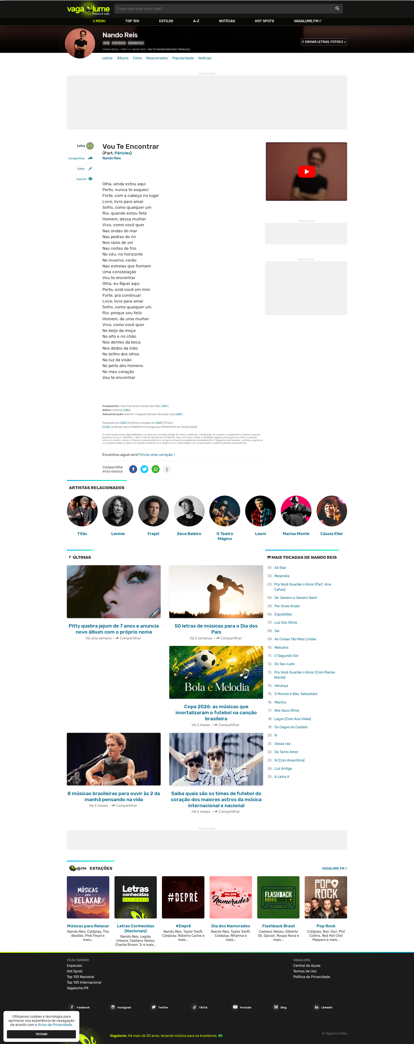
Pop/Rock (118, 43)
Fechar (41, 1034)
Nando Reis (120, 35)
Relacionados (157, 58)
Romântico (136, 43)
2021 (123, 422)
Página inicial (110, 49)
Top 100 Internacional (84, 982)
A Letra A (281, 777)
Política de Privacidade (311, 977)
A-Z (196, 21)
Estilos (166, 21)
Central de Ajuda (306, 966)
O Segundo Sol (286, 656)
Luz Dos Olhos (285, 622)
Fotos (137, 58)
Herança (281, 686)
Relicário (281, 647)
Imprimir (82, 179)
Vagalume (88, 9)
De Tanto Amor (286, 752)
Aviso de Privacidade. (55, 1025)
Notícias (227, 21)
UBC (165, 406)
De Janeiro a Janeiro (295, 598)
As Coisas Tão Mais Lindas (295, 639)
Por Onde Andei (287, 606)
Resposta (281, 576)
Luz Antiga (283, 768)
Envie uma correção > (157, 455)
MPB (106, 43)
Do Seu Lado (284, 664)
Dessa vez (282, 744)
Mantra (280, 702)
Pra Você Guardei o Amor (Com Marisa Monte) (304, 675)
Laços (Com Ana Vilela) (292, 719)
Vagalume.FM (306, 21)
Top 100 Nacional (80, 977)
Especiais (74, 966)
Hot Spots (264, 21)
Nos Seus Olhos (286, 710)
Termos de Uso (305, 971)
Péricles (122, 153)
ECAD (106, 427)
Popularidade (183, 58)
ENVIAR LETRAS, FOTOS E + (325, 42)
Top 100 (132, 21)
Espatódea (283, 614)
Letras (107, 58)
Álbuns (123, 58)
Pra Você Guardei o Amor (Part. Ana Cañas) (302, 587)
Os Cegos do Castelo (290, 727)
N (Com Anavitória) (289, 760)
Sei (276, 631)
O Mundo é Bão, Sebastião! (295, 694)
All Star (280, 568)
